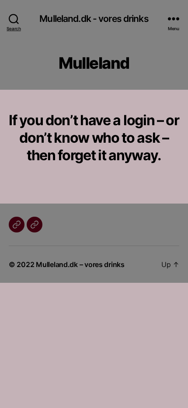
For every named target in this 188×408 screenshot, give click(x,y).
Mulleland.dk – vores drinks (80, 264)
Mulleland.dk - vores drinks (93, 18)
